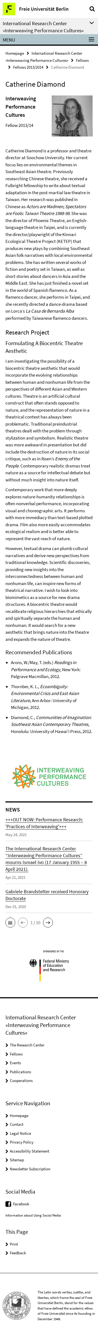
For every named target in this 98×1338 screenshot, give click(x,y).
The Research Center (27, 1045)
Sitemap (17, 1159)
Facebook (21, 1203)
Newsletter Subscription (30, 1168)
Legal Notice (20, 1133)
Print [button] (14, 1244)
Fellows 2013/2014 (28, 67)
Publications (20, 1071)
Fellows (82, 60)
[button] (10, 922)
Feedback (18, 1252)
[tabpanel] (49, 419)
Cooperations (21, 1080)
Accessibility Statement (29, 1151)
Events (15, 1062)
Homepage (14, 53)
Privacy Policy (21, 1142)
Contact (16, 1124)
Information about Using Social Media (33, 1215)
